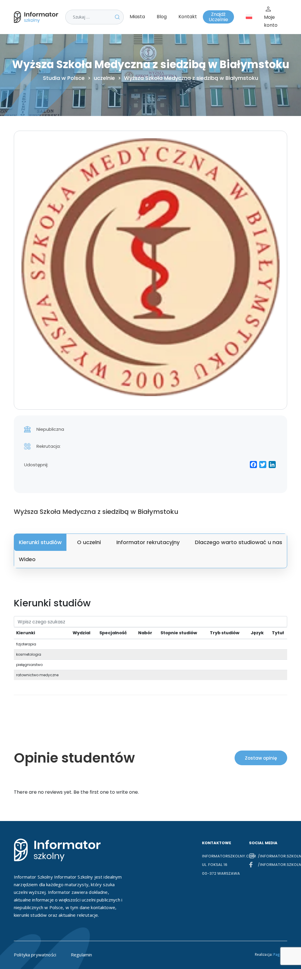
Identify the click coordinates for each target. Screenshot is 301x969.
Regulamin (81, 955)
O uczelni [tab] (89, 542)
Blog (162, 16)
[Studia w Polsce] (37, 17)
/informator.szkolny (272, 856)
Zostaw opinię (261, 758)
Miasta (137, 16)
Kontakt (187, 16)
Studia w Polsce (64, 78)
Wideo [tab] (27, 559)
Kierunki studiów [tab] (40, 542)
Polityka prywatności (35, 955)
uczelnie (104, 78)
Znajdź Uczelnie (218, 17)
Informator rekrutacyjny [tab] (148, 542)
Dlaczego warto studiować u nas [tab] (238, 542)
